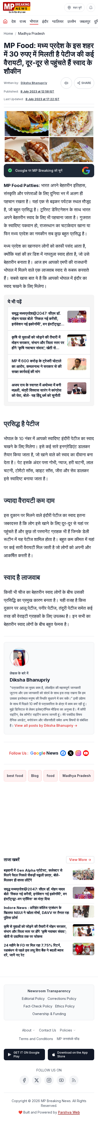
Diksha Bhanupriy (34, 83)
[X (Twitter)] (36, 1080)
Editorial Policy (33, 998)
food (50, 776)
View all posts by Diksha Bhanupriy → (46, 725)
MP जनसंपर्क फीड (68, 1039)
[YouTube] (61, 1080)
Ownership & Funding (49, 1014)
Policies (66, 1030)
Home (8, 33)
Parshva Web (69, 1112)
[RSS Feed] (73, 1080)
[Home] (5, 21)
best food (15, 776)
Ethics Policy (65, 1006)
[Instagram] (49, 1080)
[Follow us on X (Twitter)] (71, 753)
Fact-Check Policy (38, 1006)
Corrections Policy (62, 998)
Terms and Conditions (36, 1039)
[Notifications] (91, 7)
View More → (80, 860)
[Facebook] (24, 1080)
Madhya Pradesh (31, 33)
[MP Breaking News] (16, 7)
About (26, 1030)
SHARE (86, 83)
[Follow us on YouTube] (86, 753)
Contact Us (47, 1030)
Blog (35, 776)
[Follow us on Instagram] (78, 753)
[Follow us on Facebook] (63, 753)
